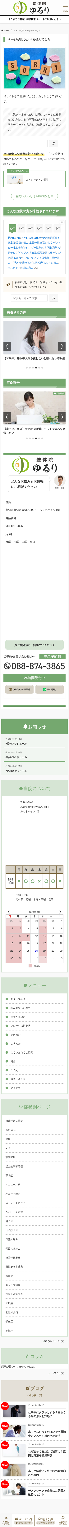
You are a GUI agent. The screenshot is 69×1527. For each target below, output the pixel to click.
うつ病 (45, 237)
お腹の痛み (27, 267)
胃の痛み (50, 252)
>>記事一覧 (34, 1395)
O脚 (40, 262)
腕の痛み (27, 262)
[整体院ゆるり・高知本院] (31, 7)
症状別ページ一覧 (54, 1341)
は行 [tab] (57, 228)
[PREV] (9, 912)
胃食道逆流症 (36, 252)
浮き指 (17, 262)
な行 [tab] (48, 228)
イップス (24, 252)
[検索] (53, 143)
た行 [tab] (39, 228)
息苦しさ (13, 252)
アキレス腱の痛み (31, 237)
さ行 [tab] (30, 228)
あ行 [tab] (12, 228)
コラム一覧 (57, 1373)
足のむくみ (49, 242)
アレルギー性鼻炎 (34, 247)
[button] (27, 368)
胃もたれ (16, 257)
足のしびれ (14, 237)
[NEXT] (59, 912)
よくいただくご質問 (37, 179)
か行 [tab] (21, 228)
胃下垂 (48, 247)
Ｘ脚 (35, 262)
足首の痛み (22, 242)
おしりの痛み (51, 262)
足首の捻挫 (35, 242)
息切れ (56, 247)
